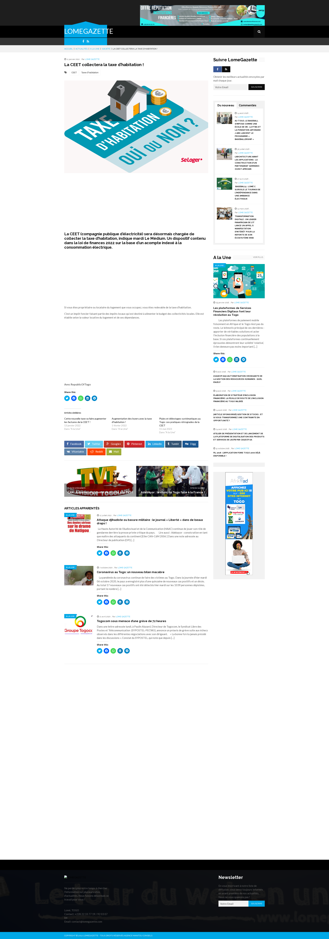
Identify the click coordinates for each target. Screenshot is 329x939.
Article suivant (197, 488)
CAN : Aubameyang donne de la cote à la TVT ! (100, 492)
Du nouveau (225, 105)
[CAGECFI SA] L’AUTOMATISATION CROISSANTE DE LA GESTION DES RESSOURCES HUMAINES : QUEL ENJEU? (237, 379)
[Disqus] (136, 715)
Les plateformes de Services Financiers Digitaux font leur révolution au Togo (232, 311)
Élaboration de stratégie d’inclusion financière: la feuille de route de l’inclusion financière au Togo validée (238, 398)
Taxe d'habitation (90, 72)
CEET (74, 72)
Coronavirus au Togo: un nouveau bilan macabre (130, 572)
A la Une (94, 49)
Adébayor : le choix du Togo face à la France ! (173, 492)
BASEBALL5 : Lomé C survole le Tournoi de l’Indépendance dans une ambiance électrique (247, 192)
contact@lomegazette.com (87, 921)
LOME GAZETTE (92, 59)
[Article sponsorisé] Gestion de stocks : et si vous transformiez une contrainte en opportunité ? (238, 417)
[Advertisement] (136, 202)
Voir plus (258, 257)
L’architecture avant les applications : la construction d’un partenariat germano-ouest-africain (247, 163)
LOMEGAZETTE (88, 31)
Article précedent (76, 488)
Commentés (247, 105)
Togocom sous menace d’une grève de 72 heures (131, 621)
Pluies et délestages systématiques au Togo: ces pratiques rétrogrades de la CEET (180, 422)
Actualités (81, 49)
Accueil (68, 49)
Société (106, 49)
